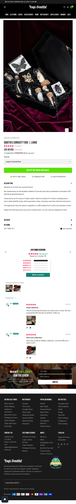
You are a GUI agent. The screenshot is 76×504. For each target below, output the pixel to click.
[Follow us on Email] (58, 447)
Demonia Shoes (45, 409)
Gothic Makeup (9, 406)
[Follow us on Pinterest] (64, 444)
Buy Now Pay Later (46, 448)
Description (8, 183)
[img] (31, 305)
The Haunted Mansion (44, 422)
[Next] (70, 252)
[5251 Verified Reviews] (54, 457)
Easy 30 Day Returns (59, 176)
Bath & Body (54, 14)
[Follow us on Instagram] (61, 444)
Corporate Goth (63, 404)
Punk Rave (44, 415)
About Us (43, 437)
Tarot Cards (26, 406)
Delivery (7, 220)
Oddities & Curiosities (12, 138)
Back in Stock (9, 404)
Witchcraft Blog (27, 421)
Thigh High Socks (10, 423)
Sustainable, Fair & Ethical (46, 444)
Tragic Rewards (27, 445)
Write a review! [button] (38, 275)
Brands (63, 14)
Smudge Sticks (27, 409)
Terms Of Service (46, 454)
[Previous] (6, 252)
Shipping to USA (39, 176)
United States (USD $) (12, 483)
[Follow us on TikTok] (67, 444)
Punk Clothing (63, 424)
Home (37, 14)
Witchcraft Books (28, 415)
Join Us (55, 382)
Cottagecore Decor (10, 418)
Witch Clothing (63, 418)
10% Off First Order (29, 437)
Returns (7, 225)
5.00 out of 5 (43, 254)
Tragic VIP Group (64, 437)
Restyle (43, 418)
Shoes (20, 14)
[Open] (4, 499)
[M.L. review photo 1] (31, 350)
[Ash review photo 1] (31, 320)
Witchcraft (44, 14)
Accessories (28, 14)
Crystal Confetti (27, 418)
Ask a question (67, 228)
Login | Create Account (27, 441)
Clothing (13, 14)
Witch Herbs (26, 412)
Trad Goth (61, 415)
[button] (9, 146)
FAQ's (42, 440)
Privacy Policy (45, 451)
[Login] (68, 7)
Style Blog (7, 426)
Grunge (60, 412)
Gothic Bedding (9, 420)
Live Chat (7, 439)
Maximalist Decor (10, 415)
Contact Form (9, 437)
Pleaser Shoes (45, 426)
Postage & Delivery (29, 448)
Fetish (60, 409)
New (6, 14)
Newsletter (62, 440)
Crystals (25, 404)
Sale (69, 14)
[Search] (5, 7)
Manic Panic (44, 412)
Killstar (42, 404)
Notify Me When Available (38, 170)
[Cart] (71, 7)
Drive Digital (30, 489)
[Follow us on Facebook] (58, 444)
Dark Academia (63, 406)
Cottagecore (62, 421)
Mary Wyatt (44, 406)
